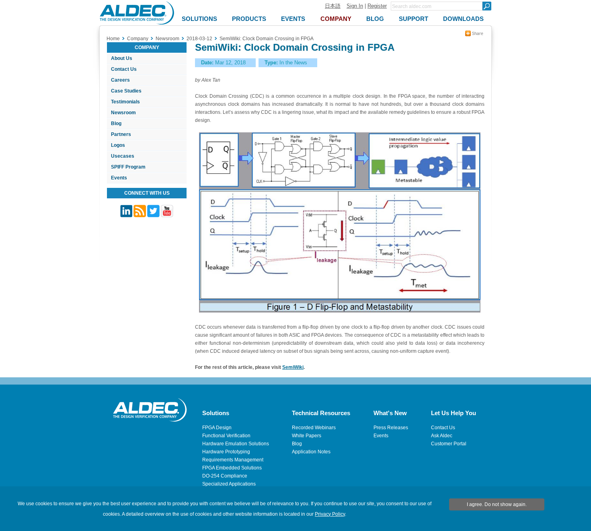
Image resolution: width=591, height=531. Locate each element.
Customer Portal (448, 444)
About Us (121, 58)
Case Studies (126, 91)
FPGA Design (217, 427)
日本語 (333, 6)
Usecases (122, 156)
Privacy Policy (330, 514)
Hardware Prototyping (226, 452)
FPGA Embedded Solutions (232, 468)
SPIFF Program (128, 167)
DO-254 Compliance (224, 476)
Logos (118, 145)
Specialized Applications (229, 484)
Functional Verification (226, 435)
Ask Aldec (441, 435)
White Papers (306, 435)
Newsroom (123, 112)
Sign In (355, 6)
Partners (121, 134)
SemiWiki (293, 367)
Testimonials (125, 102)
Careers (120, 80)
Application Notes (311, 452)
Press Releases (390, 427)
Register (377, 6)
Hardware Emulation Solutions (235, 444)
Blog (116, 123)
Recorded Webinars (314, 427)
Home (113, 38)
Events (119, 178)
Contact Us (124, 69)
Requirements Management (232, 460)
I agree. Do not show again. (497, 504)
